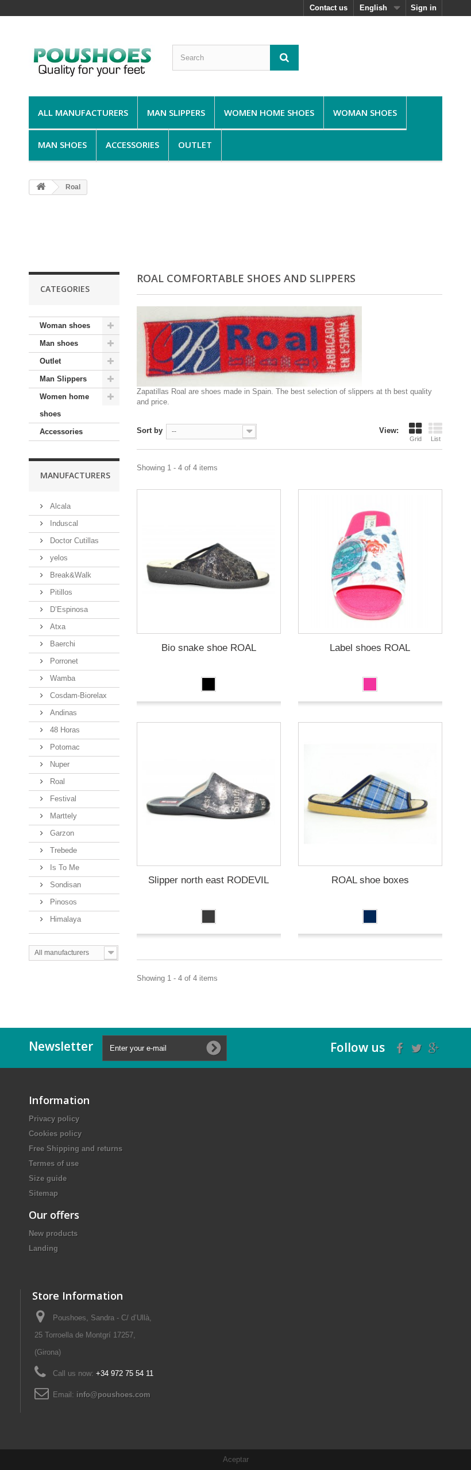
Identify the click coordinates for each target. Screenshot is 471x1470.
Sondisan (64, 884)
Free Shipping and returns (75, 1148)
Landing (43, 1248)
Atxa (56, 626)
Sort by (150, 430)
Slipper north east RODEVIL (208, 880)
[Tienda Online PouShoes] (92, 60)
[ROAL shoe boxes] (370, 794)
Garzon (61, 833)
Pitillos (60, 592)
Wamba (61, 678)
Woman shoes (365, 112)
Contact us (329, 7)
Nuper (59, 764)
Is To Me (63, 867)
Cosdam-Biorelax (77, 695)
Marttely (62, 816)
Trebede (62, 850)
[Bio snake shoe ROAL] (208, 561)
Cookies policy (55, 1133)
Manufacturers (75, 475)
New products (53, 1233)
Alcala (59, 506)
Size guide (48, 1178)
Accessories (132, 144)
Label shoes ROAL (370, 647)
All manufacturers (83, 112)
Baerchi (61, 644)
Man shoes (62, 144)
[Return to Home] (41, 187)
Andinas (62, 712)
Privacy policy (54, 1118)
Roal (56, 781)
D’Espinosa (68, 609)
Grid (416, 438)
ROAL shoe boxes (370, 880)
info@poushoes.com (113, 1394)
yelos (58, 557)
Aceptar (236, 1459)
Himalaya (64, 919)
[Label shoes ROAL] (370, 561)
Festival (62, 798)
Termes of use (54, 1163)
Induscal (63, 523)
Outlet (195, 144)
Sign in (424, 7)
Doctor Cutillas (73, 540)
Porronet (63, 661)
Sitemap (43, 1193)
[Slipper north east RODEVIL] (208, 794)
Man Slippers (176, 112)
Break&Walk (69, 575)
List (436, 438)
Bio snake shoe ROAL (208, 647)
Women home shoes (269, 112)
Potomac (64, 747)
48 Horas (64, 730)
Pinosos (62, 902)
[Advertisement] (238, 233)
